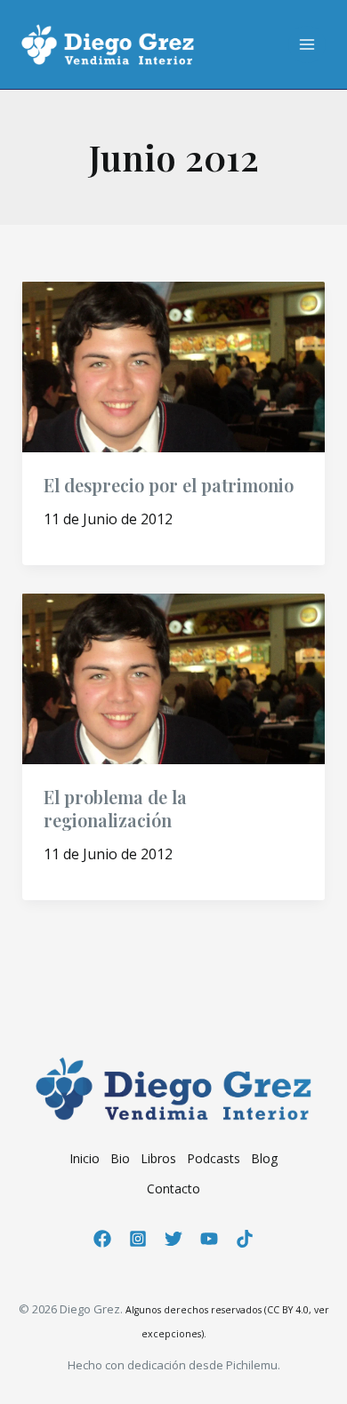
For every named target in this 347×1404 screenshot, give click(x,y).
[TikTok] (245, 1239)
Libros (158, 1158)
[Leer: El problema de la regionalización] (174, 677)
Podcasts (213, 1158)
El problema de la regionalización (115, 808)
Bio (120, 1158)
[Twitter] (173, 1239)
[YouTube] (209, 1239)
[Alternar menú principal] (307, 44)
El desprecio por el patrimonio (169, 485)
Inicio (84, 1158)
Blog (264, 1158)
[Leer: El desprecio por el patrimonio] (174, 365)
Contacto (173, 1188)
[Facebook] (102, 1239)
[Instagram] (138, 1239)
